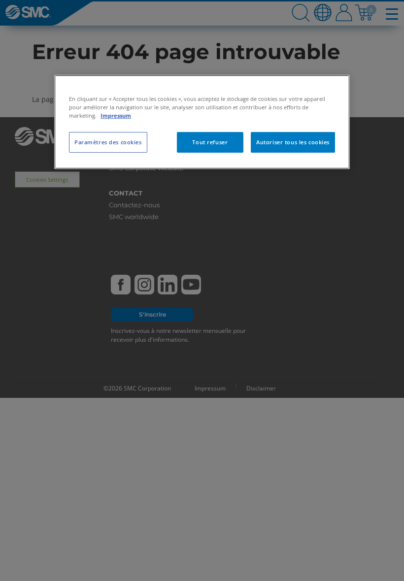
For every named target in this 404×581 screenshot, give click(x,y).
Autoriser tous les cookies (293, 142)
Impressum (116, 115)
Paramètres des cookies (108, 142)
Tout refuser (210, 142)
